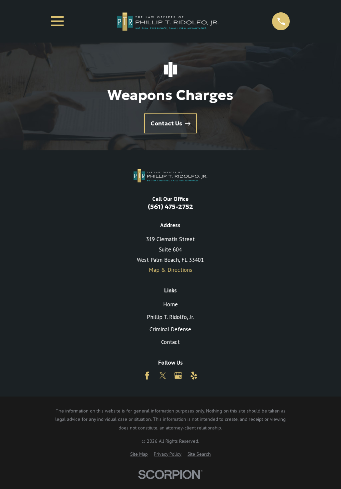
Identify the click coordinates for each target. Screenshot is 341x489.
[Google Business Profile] (178, 376)
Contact (170, 342)
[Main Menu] (57, 21)
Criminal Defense (170, 329)
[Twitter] (163, 376)
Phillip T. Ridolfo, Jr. (170, 317)
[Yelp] (194, 376)
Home (170, 304)
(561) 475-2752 (170, 207)
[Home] (168, 21)
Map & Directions (170, 269)
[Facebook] (147, 376)
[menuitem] (139, 454)
